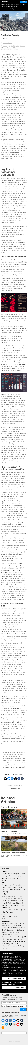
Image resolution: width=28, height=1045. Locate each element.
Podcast (4, 907)
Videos (3, 887)
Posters (15, 885)
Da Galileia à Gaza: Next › (14, 788)
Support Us (24, 1)
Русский (16, 49)
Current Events (7, 43)
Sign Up (23, 1009)
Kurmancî (11, 946)
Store (24, 4)
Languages (9, 6)
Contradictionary (7, 898)
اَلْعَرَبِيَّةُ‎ (24, 937)
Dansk (3, 941)
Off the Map (21, 905)
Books (3, 4)
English (11, 46)
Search (3, 6)
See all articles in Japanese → (10, 9)
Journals (9, 885)
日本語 (3, 930)
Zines (3, 885)
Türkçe (9, 935)
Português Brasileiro (6, 49)
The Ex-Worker (6, 910)
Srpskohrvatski (15, 937)
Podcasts (18, 4)
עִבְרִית (9, 941)
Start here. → (21, 987)
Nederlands (5, 937)
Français (22, 46)
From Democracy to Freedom (11, 896)
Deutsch (22, 923)
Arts (2, 874)
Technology (5, 878)
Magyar (4, 935)
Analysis (16, 874)
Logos (14, 887)
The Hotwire (10, 912)
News (21, 876)
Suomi (23, 928)
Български (10, 930)
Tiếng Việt (9, 944)
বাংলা (14, 939)
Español (16, 46)
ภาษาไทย (14, 941)
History (9, 876)
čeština (5, 46)
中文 (16, 930)
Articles (4, 871)
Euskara (18, 932)
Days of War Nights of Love (11, 903)
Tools (13, 4)
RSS (8, 871)
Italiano (9, 48)
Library (8, 4)
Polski (10, 928)
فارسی (15, 935)
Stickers (22, 885)
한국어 (14, 48)
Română (9, 939)
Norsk (17, 946)
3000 (9, 61)
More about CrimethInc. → (17, 978)
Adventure (8, 874)
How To (15, 876)
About (16, 6)
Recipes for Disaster (17, 901)
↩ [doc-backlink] (3, 768)
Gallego (4, 946)
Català (16, 944)
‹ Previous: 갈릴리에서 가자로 (14, 785)
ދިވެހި (20, 944)
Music (9, 887)
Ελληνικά (3, 48)
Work (16, 898)
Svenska (19, 939)
